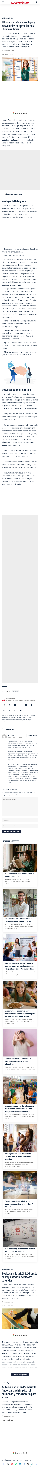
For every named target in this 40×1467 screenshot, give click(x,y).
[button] (3, 2)
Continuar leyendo (20, 1375)
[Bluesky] (20, 710)
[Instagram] (20, 705)
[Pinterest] (26, 705)
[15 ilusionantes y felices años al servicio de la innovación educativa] (20, 1233)
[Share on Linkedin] (20, 1464)
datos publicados (18, 140)
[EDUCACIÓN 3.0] (20, 2)
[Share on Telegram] (24, 1464)
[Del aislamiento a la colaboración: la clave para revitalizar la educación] (20, 903)
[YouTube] (15, 705)
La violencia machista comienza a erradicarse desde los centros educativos (18, 1061)
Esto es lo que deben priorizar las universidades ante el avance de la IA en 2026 (19, 1204)
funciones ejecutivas (24, 321)
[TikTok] (31, 705)
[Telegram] (9, 710)
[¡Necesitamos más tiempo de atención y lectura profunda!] (20, 858)
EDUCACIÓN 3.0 (8, 54)
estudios (5, 140)
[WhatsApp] (15, 710)
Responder (33, 735)
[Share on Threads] (28, 1464)
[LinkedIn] (4, 710)
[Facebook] (4, 705)
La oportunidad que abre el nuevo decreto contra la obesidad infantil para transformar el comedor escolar (20, 1013)
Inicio (4, 18)
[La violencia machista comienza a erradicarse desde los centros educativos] (20, 1042)
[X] (9, 705)
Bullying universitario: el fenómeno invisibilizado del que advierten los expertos (18, 1156)
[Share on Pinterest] (12, 1464)
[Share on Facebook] (4, 1464)
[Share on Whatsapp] (16, 1464)
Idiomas (15, 691)
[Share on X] (8, 1464)
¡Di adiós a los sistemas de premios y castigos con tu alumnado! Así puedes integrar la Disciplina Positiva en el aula (19, 966)
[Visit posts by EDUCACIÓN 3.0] (3, 700)
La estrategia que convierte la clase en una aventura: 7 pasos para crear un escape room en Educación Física (19, 1109)
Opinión (10, 18)
